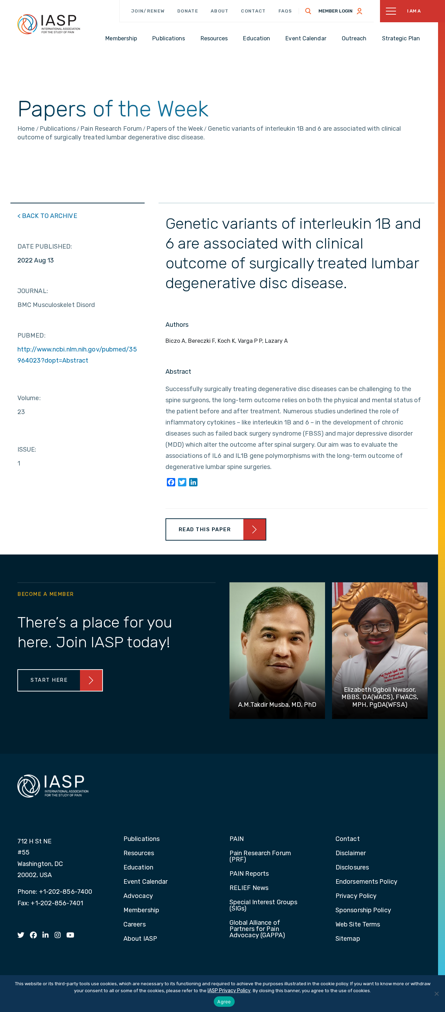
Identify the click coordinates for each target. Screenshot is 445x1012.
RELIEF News (248, 888)
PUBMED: (31, 335)
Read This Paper (205, 529)
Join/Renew (148, 11)
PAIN (236, 839)
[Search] (308, 11)
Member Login (335, 11)
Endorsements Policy (366, 882)
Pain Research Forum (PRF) (260, 856)
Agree (224, 1001)
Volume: (29, 398)
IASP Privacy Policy (229, 991)
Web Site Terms (357, 924)
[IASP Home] (48, 24)
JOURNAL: (32, 291)
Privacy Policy (356, 896)
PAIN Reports (249, 874)
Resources (138, 853)
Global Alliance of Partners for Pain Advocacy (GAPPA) (257, 929)
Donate (187, 11)
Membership (141, 910)
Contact (253, 11)
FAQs (285, 11)
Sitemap (347, 939)
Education (138, 867)
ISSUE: (27, 449)
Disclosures (352, 867)
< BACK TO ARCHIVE (47, 216)
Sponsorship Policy (363, 910)
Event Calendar (145, 882)
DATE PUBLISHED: (44, 246)
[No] (436, 993)
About (220, 11)
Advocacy (138, 896)
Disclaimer (350, 853)
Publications (141, 839)
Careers (134, 924)
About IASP (140, 939)
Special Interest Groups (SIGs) (263, 905)
